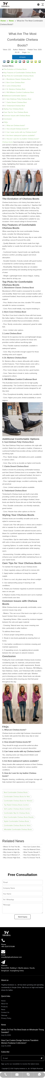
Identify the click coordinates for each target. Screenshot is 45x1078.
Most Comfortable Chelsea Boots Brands (19, 817)
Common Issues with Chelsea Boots (17, 115)
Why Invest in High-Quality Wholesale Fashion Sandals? (12, 852)
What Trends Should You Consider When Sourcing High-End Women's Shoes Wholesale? (32, 852)
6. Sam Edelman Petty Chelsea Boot (18, 99)
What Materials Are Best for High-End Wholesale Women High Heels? (12, 849)
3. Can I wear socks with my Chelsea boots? (21, 132)
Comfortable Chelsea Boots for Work (17, 825)
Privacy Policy (6, 1018)
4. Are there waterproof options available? (20, 135)
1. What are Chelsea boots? (15, 125)
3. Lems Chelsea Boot (13, 86)
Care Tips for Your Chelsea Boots (16, 112)
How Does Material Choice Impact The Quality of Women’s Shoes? (32, 855)
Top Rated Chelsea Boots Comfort (16, 805)
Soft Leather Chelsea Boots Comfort (17, 809)
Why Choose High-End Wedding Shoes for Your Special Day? (12, 858)
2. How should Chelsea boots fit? (17, 129)
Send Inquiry (22, 917)
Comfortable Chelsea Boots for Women (18, 801)
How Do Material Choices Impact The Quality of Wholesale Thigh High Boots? (32, 849)
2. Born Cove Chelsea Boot (14, 82)
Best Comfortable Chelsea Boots (16, 792)
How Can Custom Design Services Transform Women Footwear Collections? (32, 847)
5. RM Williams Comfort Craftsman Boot (19, 92)
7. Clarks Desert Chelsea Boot (16, 102)
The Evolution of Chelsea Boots (15, 69)
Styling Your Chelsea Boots (13, 109)
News (3, 1009)
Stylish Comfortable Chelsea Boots (16, 821)
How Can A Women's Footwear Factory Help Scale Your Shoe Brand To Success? (12, 855)
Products (4, 1007)
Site (28, 52)
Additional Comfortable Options (15, 96)
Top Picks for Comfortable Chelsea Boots (19, 76)
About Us (4, 1004)
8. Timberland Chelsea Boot (15, 106)
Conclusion (8, 119)
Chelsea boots (7, 142)
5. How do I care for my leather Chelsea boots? (22, 139)
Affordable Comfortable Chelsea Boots (18, 829)
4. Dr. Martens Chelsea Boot (15, 89)
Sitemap (4, 1015)
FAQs (6, 122)
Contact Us (5, 1012)
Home (3, 1001)
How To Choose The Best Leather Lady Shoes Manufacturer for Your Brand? (32, 858)
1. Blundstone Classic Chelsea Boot (18, 79)
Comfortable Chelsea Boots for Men (17, 796)
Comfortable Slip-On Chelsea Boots (17, 813)
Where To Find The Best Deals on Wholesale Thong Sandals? (12, 847)
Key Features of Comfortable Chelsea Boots (20, 72)
